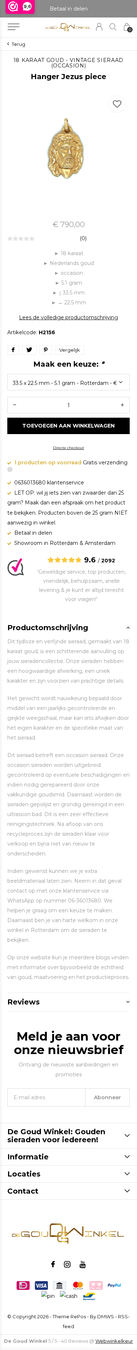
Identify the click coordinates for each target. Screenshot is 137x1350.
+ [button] (122, 405)
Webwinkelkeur (114, 1341)
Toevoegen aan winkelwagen (68, 425)
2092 (108, 560)
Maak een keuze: (68, 364)
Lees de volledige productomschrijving (68, 317)
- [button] (14, 405)
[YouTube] (83, 1264)
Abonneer (107, 1097)
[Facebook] (53, 1264)
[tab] (68, 628)
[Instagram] (67, 1264)
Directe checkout (68, 447)
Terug (18, 44)
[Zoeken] (113, 26)
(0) (83, 238)
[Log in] (99, 26)
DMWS (105, 1316)
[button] (13, 27)
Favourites (117, 104)
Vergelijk (69, 350)
